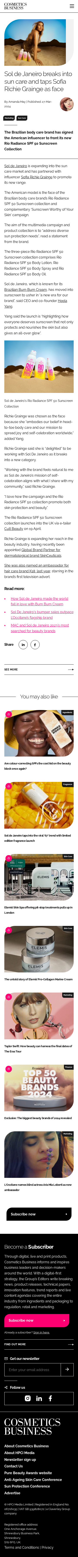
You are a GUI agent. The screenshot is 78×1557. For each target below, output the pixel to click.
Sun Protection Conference (27, 1486)
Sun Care (22, 118)
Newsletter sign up (20, 1460)
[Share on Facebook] (35, 644)
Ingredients (67, 712)
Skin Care (68, 856)
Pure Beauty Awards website (28, 1473)
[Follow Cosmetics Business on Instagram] (27, 1400)
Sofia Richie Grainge (36, 177)
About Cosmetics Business (26, 1446)
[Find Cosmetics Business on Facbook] (50, 1400)
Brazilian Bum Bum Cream (25, 290)
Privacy (48, 1547)
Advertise (12, 1493)
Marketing (9, 118)
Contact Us (13, 1466)
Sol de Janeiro (15, 166)
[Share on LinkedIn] (23, 644)
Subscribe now (23, 1214)
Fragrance (67, 784)
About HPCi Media (19, 1453)
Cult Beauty (13, 529)
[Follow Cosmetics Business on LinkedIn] (39, 1400)
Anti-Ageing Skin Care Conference (33, 1480)
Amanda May (17, 101)
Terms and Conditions (21, 1547)
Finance (68, 1067)
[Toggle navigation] (72, 6)
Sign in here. (41, 1332)
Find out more (15, 1344)
